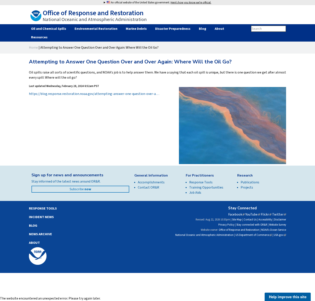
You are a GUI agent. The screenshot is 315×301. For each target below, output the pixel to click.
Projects (247, 187)
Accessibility (265, 220)
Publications (250, 182)
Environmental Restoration (96, 28)
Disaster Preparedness (172, 28)
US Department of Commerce (254, 235)
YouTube (252, 214)
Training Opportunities (206, 187)
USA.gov (280, 235)
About (219, 28)
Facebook (236, 214)
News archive (40, 234)
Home (33, 47)
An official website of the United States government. (160, 2)
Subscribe (80, 189)
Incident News (41, 217)
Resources (39, 37)
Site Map (237, 220)
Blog (202, 28)
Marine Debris (136, 28)
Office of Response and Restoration (239, 230)
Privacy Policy (226, 225)
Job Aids (195, 192)
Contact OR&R (148, 187)
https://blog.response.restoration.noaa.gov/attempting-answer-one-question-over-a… (94, 93)
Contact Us (250, 220)
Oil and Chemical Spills (48, 28)
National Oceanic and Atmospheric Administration (204, 235)
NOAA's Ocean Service (273, 230)
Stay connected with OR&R (251, 225)
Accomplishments (151, 182)
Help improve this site (287, 296)
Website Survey (277, 225)
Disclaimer (280, 220)
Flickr (266, 214)
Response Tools (201, 182)
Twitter (279, 214)
